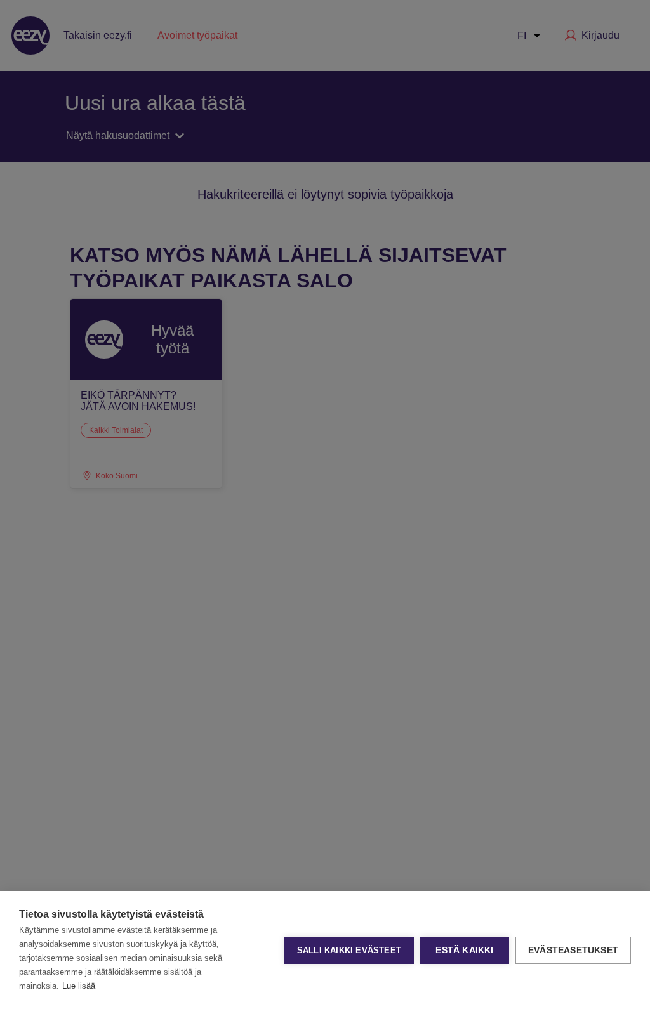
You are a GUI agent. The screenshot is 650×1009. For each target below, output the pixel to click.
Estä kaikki (464, 950)
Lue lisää (78, 986)
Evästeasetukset (573, 950)
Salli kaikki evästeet (349, 950)
